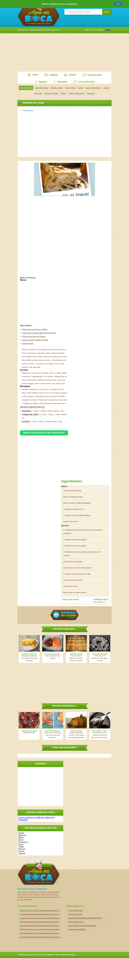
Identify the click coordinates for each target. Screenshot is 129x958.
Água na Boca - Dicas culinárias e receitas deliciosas (38, 13)
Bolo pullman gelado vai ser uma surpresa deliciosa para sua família (41, 933)
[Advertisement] (64, 53)
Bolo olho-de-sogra (75, 914)
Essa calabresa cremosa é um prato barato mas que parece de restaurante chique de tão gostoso (41, 937)
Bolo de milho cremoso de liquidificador (82, 926)
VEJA (118, 4)
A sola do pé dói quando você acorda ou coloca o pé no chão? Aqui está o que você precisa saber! (52, 731)
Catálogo (53, 75)
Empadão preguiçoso (29, 654)
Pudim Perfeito (28, 343)
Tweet (108, 30)
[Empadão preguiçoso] (29, 643)
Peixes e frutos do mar (76, 93)
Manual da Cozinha (51, 93)
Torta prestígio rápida (99, 654)
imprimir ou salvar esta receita (64, 615)
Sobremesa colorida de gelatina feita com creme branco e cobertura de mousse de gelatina (41, 914)
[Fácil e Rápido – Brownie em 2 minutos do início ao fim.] (99, 720)
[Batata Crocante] (76, 720)
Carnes (80, 88)
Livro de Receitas (86, 82)
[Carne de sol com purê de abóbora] (52, 643)
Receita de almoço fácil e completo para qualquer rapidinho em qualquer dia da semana (41, 929)
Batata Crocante (76, 731)
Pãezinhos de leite (76, 654)
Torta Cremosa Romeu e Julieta (34, 329)
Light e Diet (38, 93)
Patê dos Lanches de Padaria (33, 336)
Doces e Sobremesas (93, 88)
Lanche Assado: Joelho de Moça (35, 340)
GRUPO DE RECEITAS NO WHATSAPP (44, 433)
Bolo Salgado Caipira (76, 922)
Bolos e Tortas (70, 88)
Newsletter (62, 82)
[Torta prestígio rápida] (99, 643)
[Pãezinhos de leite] (76, 643)
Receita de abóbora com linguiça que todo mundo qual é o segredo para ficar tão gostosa (41, 922)
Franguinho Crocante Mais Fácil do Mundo (39, 333)
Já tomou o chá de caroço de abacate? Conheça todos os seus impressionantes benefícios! (41, 910)
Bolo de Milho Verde (76, 910)
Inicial (35, 74)
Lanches (106, 88)
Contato (72, 74)
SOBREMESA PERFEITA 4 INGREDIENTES (63, 4)
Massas (63, 93)
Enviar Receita (95, 75)
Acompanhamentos (41, 88)
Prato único (91, 93)
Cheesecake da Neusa (29, 731)
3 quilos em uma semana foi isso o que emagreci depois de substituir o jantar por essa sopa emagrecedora (41, 918)
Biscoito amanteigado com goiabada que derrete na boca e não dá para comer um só (41, 926)
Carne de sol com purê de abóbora (52, 654)
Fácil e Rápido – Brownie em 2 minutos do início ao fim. (99, 731)
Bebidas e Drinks (57, 88)
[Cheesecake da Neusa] (29, 720)
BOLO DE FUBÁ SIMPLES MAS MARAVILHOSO (85, 918)
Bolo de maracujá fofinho (77, 929)
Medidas (43, 82)
